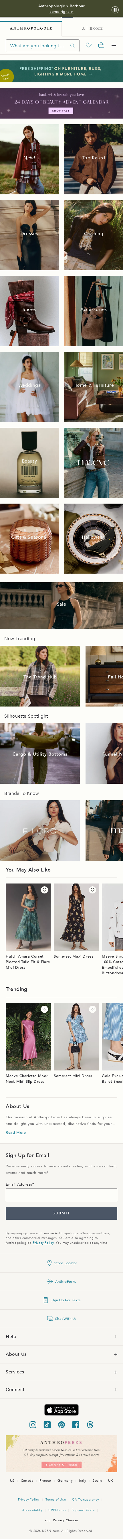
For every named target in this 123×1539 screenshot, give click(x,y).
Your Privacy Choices (61, 1520)
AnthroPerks (65, 1282)
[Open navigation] (114, 45)
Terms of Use (55, 1499)
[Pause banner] (115, 10)
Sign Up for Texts (65, 1300)
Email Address (19, 1184)
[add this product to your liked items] (44, 889)
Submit (61, 1213)
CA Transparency (85, 1499)
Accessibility (32, 1510)
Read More (16, 1132)
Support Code (83, 1510)
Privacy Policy (43, 1243)
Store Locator (65, 1263)
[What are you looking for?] (72, 46)
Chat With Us (65, 1319)
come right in (61, 11)
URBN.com (57, 1510)
